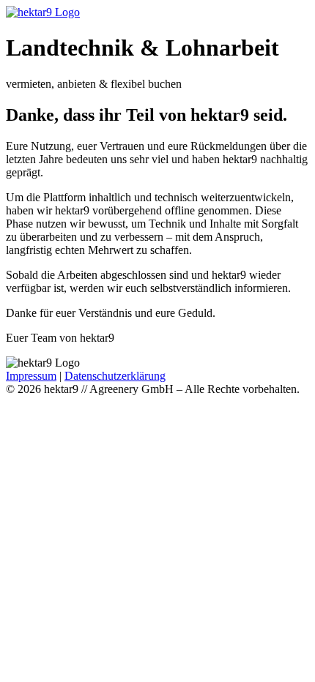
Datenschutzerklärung (115, 376)
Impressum (31, 376)
